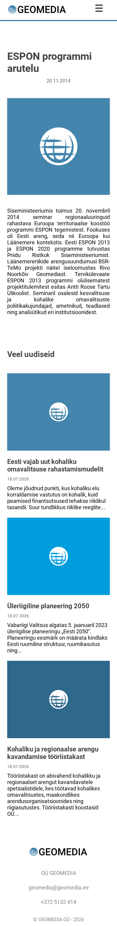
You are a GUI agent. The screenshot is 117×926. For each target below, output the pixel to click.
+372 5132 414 (58, 902)
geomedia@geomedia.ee (58, 887)
